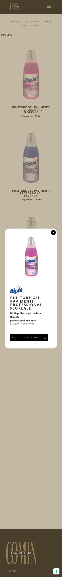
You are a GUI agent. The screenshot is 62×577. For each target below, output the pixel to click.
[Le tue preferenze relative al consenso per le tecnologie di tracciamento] (56, 571)
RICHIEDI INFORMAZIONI (26, 338)
